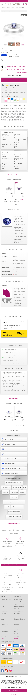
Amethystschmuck (19, 602)
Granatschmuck (18, 613)
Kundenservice (7, 573)
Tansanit (4, 156)
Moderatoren (20, 575)
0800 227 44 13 (7, 560)
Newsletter (20, 585)
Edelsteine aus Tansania (17, 507)
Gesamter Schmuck (6, 599)
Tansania (16, 168)
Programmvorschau (21, 582)
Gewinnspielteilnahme (7, 580)
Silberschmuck (14, 492)
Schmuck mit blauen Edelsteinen (14, 516)
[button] (2, 4)
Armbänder (3, 604)
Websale (7, 507)
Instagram (10, 670)
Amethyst (16, 624)
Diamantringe (4, 611)
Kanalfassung (18, 163)
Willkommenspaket (7, 578)
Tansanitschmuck (17, 487)
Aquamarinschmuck (19, 604)
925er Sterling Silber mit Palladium (20, 140)
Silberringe (22, 492)
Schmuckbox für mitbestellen (16, 66)
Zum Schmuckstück (13, 175)
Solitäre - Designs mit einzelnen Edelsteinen (14, 502)
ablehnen (11, 685)
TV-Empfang (7, 582)
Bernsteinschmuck (19, 606)
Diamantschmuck (18, 611)
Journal (20, 587)
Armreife (3, 606)
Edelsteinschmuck (12, 11)
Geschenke (21, 11)
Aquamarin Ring (5, 627)
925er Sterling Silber (7, 144)
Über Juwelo (20, 573)
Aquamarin (17, 627)
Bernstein (16, 629)
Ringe (24, 487)
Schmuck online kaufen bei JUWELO (14, 482)
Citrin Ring (3, 629)
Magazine (20, 580)
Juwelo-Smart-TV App (7, 585)
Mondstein (17, 636)
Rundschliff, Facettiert (5, 164)
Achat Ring (3, 622)
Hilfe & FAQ (7, 589)
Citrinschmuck (18, 609)
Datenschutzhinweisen (16, 687)
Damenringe (5, 492)
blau (3, 168)
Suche (26, 7)
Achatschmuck (18, 599)
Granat (16, 634)
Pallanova (17, 148)
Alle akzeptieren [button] (14, 690)
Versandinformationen (7, 587)
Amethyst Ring (4, 624)
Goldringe (3, 613)
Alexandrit (17, 622)
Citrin (15, 631)
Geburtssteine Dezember (14, 511)
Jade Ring (3, 636)
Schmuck (4, 11)
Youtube (6, 670)
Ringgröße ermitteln (7, 592)
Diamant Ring (4, 631)
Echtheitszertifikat (7, 575)
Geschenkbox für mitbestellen (16, 70)
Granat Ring (4, 634)
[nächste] (25, 195)
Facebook (2, 670)
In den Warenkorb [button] (14, 80)
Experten (20, 578)
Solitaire (4, 148)
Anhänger (3, 602)
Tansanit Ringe (14, 497)
